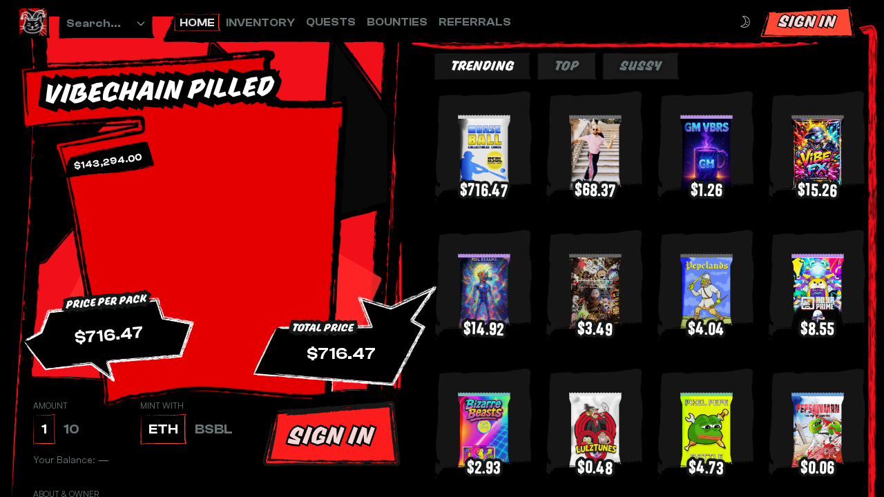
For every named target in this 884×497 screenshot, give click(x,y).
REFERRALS (475, 22)
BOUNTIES (397, 22)
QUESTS (331, 22)
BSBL (214, 429)
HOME (197, 23)
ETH (163, 429)
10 (71, 429)
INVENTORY (260, 23)
